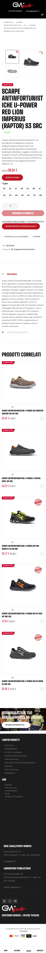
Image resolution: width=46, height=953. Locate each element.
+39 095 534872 (15, 11)
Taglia (5, 183)
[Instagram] (9, 901)
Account (17, 951)
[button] (40, 54)
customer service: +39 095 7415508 (20, 915)
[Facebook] (4, 901)
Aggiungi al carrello (23, 213)
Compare (36, 237)
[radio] (4, 188)
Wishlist (40, 951)
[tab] (23, 274)
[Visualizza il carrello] (38, 15)
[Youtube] (15, 901)
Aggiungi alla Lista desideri (16, 237)
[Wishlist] (40, 948)
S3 (25, 25)
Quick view (40, 375)
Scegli (41, 418)
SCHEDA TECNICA (12, 177)
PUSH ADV (23, 931)
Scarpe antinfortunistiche (24, 249)
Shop (6, 951)
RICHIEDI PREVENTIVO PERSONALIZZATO (21, 226)
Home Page (8, 22)
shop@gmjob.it (32, 11)
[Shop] (6, 948)
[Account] (17, 948)
